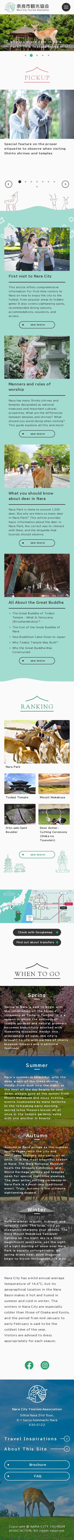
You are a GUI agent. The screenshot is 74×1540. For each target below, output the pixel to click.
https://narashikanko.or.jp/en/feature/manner (37, 123)
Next (65, 184)
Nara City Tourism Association (26, 7)
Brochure (37, 1464)
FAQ (38, 1476)
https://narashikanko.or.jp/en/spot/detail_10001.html (20, 786)
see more (38, 324)
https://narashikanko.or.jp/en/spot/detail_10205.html (54, 823)
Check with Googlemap (35, 932)
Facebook (29, 1365)
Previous (8, 184)
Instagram (45, 1365)
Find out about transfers (35, 942)
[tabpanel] (37, 32)
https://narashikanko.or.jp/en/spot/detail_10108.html (54, 786)
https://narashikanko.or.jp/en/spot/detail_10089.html (37, 744)
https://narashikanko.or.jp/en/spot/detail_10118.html (20, 823)
